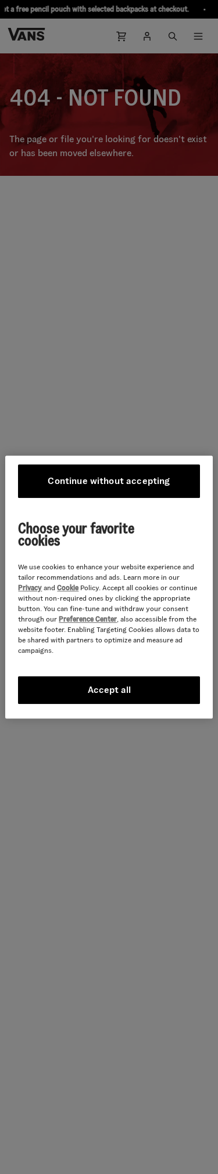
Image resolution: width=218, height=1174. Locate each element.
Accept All (109, 690)
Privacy (30, 587)
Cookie (67, 587)
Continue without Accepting (109, 481)
